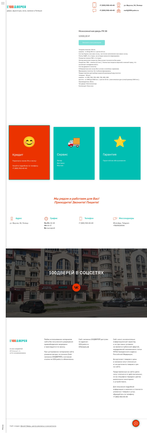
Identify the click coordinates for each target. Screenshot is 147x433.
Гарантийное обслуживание (114, 160)
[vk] (76, 287)
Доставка (60, 163)
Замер (59, 160)
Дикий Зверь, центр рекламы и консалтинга (38, 426)
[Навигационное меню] (2, 3)
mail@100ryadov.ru (131, 10)
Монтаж (60, 165)
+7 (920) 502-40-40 (107, 5)
